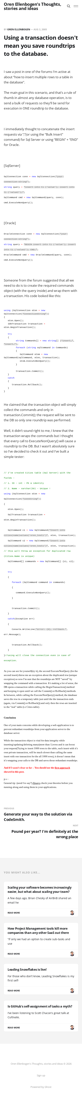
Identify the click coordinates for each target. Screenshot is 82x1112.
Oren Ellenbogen (18, 29)
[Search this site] (69, 6)
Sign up (41, 1075)
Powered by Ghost (41, 1087)
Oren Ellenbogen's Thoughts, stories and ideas (32, 6)
